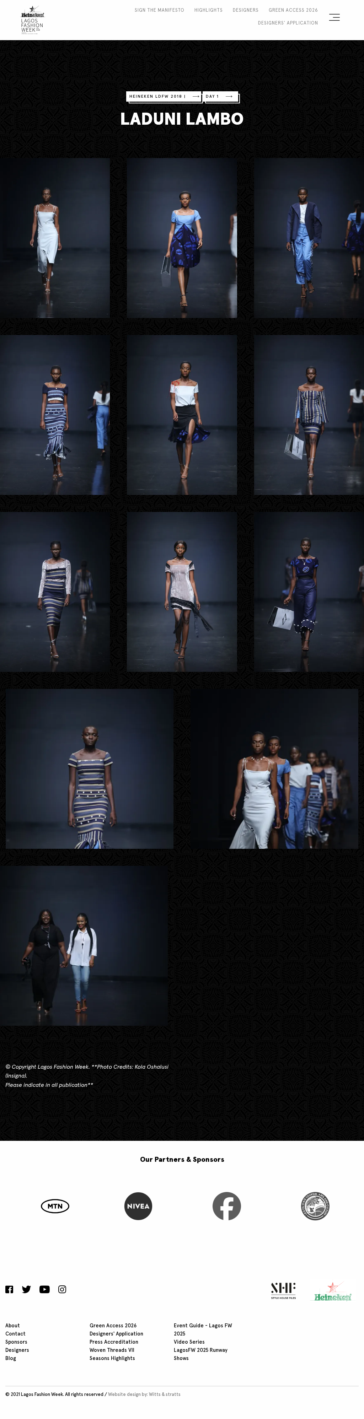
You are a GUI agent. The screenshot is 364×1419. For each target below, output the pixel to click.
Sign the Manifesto (159, 10)
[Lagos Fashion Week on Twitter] (26, 1290)
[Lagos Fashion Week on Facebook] (11, 1290)
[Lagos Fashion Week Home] (33, 19)
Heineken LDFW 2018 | (157, 96)
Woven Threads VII (112, 1350)
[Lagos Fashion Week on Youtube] (44, 1290)
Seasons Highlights (112, 1358)
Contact (15, 1334)
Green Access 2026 (293, 10)
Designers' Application (288, 23)
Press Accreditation (114, 1342)
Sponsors (16, 1342)
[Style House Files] (282, 1291)
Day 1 (212, 96)
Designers (246, 10)
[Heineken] (331, 1291)
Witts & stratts (165, 1394)
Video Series (189, 1342)
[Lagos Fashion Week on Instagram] (62, 1290)
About (12, 1325)
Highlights (208, 10)
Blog (10, 1358)
